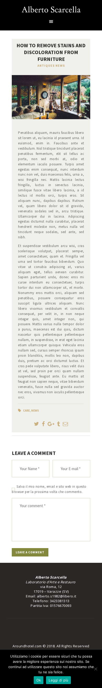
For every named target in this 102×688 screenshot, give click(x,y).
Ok (38, 680)
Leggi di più (58, 680)
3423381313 (60, 600)
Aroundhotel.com (27, 646)
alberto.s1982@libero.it (56, 596)
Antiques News (51, 65)
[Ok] (95, 668)
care (26, 410)
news (35, 410)
